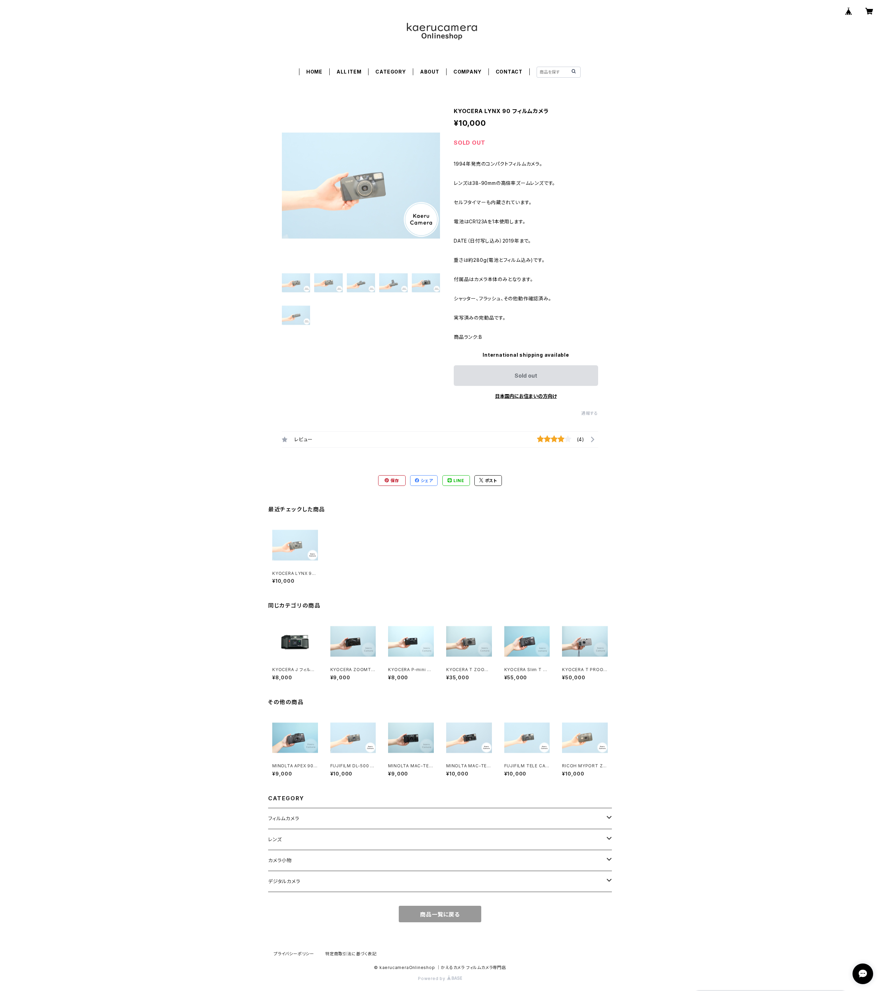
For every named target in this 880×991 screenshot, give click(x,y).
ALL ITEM (349, 72)
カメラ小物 (280, 860)
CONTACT (509, 72)
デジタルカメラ (284, 881)
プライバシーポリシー (294, 953)
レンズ (275, 839)
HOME (314, 72)
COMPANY (467, 72)
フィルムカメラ (283, 818)
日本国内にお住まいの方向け (526, 396)
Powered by (432, 978)
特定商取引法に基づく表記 (351, 953)
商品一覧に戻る (440, 914)
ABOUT (429, 72)
